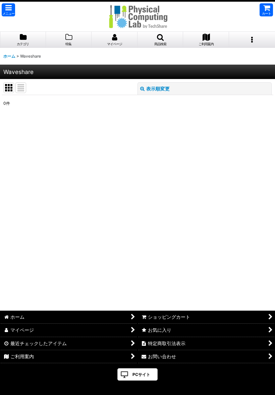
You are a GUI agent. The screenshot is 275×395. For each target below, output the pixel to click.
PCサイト (141, 374)
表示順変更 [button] (158, 88)
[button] (8, 9)
